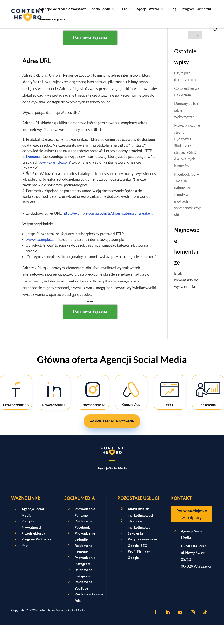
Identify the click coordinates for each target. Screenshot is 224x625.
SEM (124, 9)
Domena (33, 156)
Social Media (101, 9)
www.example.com (54, 162)
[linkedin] (168, 612)
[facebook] (155, 612)
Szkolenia (135, 533)
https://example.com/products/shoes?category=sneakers (108, 213)
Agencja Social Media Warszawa (62, 9)
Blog (173, 9)
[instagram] (193, 612)
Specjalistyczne (148, 9)
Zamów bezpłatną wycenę (112, 421)
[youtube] (180, 612)
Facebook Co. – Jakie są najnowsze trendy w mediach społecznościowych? (187, 194)
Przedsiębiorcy (33, 533)
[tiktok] (205, 612)
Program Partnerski (196, 9)
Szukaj (195, 35)
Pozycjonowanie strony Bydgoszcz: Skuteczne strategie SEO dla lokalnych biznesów (187, 145)
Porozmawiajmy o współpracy (192, 514)
